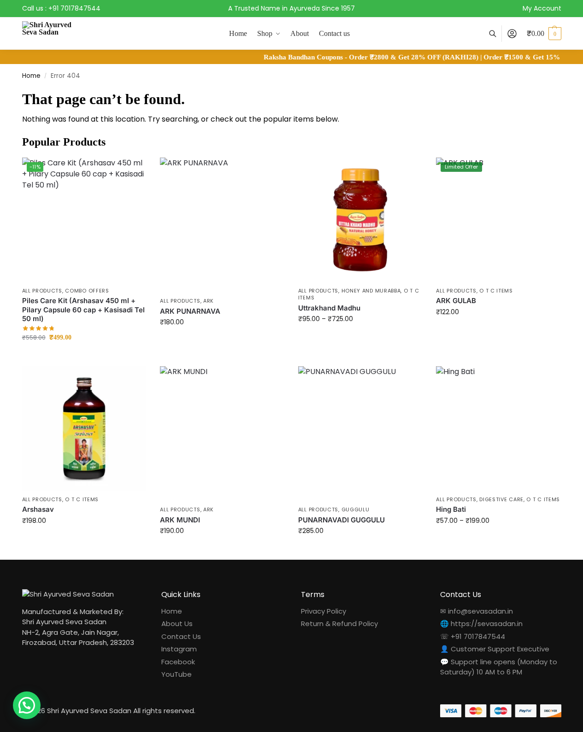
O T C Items (496, 290)
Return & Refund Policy (339, 623)
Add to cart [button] (84, 356)
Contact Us (181, 636)
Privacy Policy (323, 611)
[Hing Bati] (498, 428)
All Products (42, 290)
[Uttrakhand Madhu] (360, 220)
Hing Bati (451, 509)
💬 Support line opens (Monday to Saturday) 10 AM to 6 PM (498, 667)
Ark (208, 301)
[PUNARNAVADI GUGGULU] (360, 433)
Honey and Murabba (371, 290)
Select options (222, 341)
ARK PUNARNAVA (190, 311)
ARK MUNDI (180, 519)
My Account (542, 8)
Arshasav (38, 509)
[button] (544, 33)
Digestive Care (501, 499)
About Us (177, 623)
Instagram (179, 649)
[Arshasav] (84, 428)
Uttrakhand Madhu (329, 308)
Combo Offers (87, 290)
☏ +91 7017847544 (472, 636)
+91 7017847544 (74, 8)
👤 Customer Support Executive (494, 649)
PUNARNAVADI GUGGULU (341, 519)
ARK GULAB (456, 300)
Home (31, 75)
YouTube (176, 674)
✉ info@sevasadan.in (476, 611)
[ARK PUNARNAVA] (222, 225)
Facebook (178, 662)
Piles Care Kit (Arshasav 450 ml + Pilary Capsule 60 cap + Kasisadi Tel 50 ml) (83, 309)
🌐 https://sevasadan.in (481, 623)
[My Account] (512, 34)
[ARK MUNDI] (222, 433)
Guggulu (356, 509)
